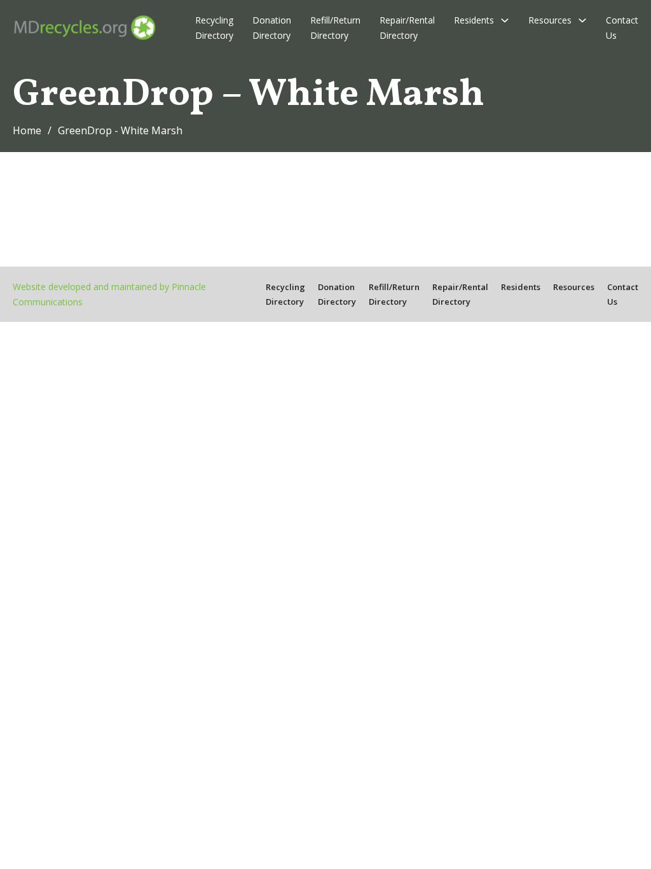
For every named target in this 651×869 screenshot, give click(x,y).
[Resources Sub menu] (582, 20)
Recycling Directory (214, 27)
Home (27, 130)
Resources (550, 20)
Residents (474, 20)
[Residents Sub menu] (504, 20)
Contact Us (622, 27)
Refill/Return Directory (335, 27)
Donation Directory (271, 27)
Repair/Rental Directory (407, 27)
